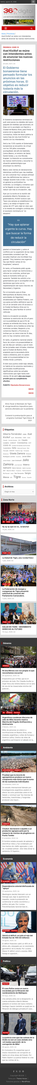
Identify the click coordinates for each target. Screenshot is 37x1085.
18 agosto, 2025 (7, 940)
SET (11, 477)
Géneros (7, 643)
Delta (14, 448)
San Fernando (19, 473)
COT (29, 443)
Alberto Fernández (12, 434)
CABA (24, 437)
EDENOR (11, 450)
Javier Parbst (6, 460)
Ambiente (8, 747)
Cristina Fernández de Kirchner (21, 445)
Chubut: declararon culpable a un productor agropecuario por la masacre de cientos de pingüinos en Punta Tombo (18, 832)
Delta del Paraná (21, 448)
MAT (4, 470)
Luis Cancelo (18, 465)
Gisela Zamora (17, 453)
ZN (12, 522)
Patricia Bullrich (26, 470)
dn (14, 63)
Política (17, 712)
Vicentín (29, 477)
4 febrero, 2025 (7, 727)
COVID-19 (15, 47)
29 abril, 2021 (7, 63)
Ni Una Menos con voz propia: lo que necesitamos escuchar (18, 672)
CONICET (13, 443)
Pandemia (18, 470)
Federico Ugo (19, 450)
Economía (8, 859)
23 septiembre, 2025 (9, 891)
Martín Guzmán (26, 468)
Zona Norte (8, 500)
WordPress (26, 1081)
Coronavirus (22, 443)
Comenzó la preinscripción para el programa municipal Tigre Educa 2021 (18, 417)
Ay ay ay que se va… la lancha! (15, 527)
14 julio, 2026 (6, 529)
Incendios (18, 456)
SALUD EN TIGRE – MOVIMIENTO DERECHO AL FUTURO (16, 628)
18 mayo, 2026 (7, 632)
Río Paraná (6, 473)
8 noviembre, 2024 (8, 838)
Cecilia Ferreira (12, 440)
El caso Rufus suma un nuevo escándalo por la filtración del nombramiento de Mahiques (15, 990)
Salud (11, 473)
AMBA (25, 434)
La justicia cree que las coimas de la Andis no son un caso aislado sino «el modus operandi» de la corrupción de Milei (18, 1040)
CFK (19, 440)
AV (4, 522)
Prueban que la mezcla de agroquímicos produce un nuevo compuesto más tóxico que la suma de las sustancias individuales (18, 778)
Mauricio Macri (11, 470)
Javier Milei (26, 456)
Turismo (24, 477)
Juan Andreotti (16, 460)
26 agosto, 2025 (7, 1047)
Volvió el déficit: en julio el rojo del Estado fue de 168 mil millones (17, 936)
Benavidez (18, 437)
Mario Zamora (16, 468)
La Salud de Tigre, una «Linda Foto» (18, 558)
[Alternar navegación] (5, 28)
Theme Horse (21, 1078)
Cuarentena (7, 448)
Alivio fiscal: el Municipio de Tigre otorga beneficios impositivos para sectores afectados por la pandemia (19, 406)
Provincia (7, 47)
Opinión (14, 881)
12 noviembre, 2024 (9, 784)
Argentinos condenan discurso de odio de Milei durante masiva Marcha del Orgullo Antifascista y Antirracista (17, 720)
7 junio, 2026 (6, 598)
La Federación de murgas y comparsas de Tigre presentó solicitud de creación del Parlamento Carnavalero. (15, 592)
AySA (12, 437)
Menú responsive (33, 2)
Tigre (17, 477)
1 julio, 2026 (6, 560)
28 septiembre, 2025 (9, 675)
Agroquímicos (8, 770)
